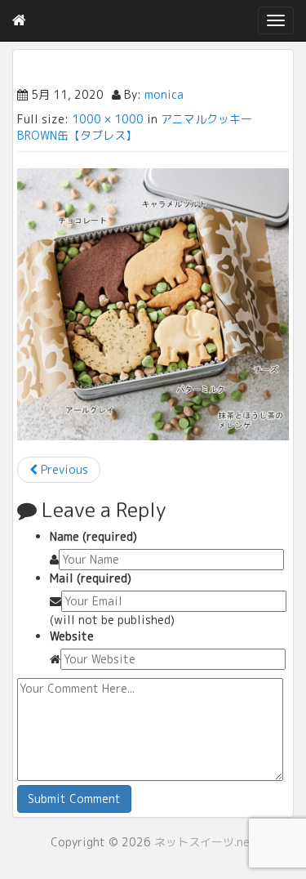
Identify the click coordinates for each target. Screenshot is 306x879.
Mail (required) (90, 578)
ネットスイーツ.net (204, 842)
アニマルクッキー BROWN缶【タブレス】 (134, 127)
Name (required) (93, 536)
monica (164, 94)
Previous (63, 469)
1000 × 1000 (108, 119)
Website (72, 636)
